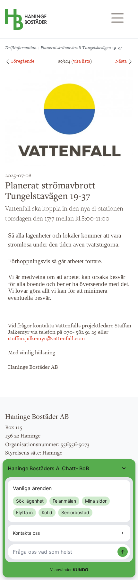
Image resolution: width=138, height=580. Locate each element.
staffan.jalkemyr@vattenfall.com (46, 338)
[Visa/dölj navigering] (117, 18)
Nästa (121, 61)
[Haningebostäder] (26, 22)
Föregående (22, 61)
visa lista (81, 61)
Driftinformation (21, 47)
